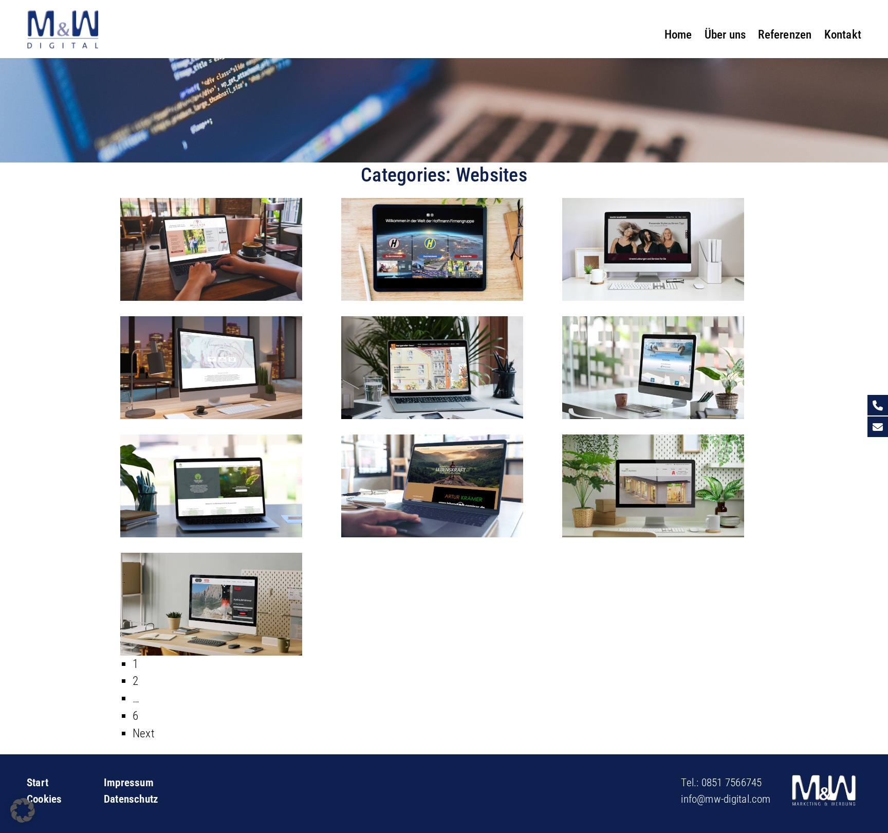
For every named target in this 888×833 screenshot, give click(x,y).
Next (144, 733)
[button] (22, 810)
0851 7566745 (731, 782)
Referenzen (784, 34)
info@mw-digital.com (725, 799)
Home (678, 34)
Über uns (725, 34)
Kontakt (843, 34)
